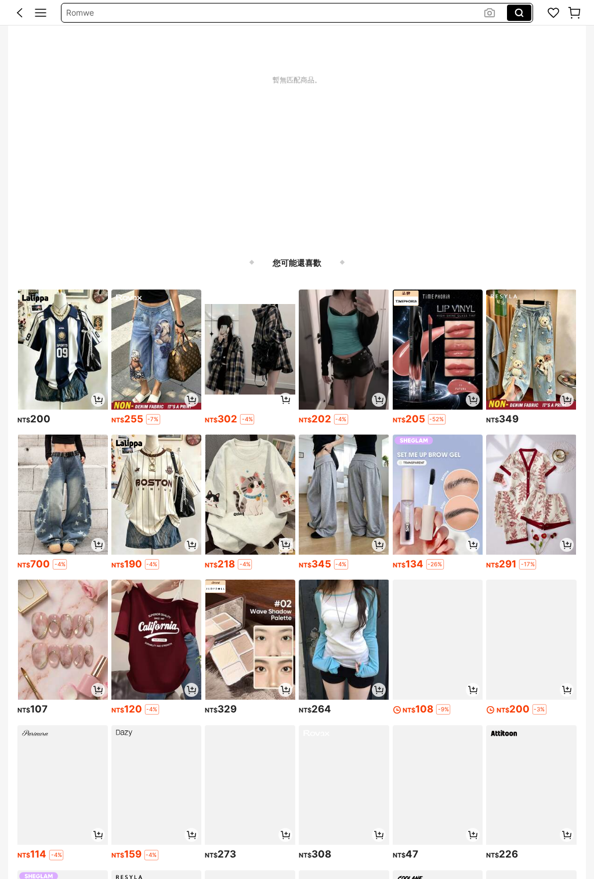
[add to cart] (98, 400)
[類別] (40, 13)
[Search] (519, 13)
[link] (553, 13)
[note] (153, 419)
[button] (19, 13)
